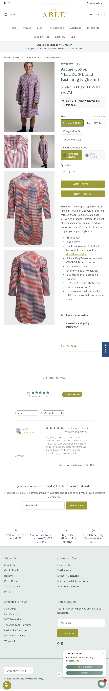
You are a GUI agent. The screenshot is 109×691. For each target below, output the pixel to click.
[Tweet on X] (68, 346)
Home (13, 27)
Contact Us (63, 564)
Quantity (66, 165)
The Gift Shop (56, 27)
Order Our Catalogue (16, 630)
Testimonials (64, 570)
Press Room (11, 581)
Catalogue (75, 27)
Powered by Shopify (34, 678)
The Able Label (18, 678)
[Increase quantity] (75, 171)
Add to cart (82, 184)
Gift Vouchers (12, 613)
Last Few (60, 36)
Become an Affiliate (15, 635)
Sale (73, 36)
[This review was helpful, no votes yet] (86, 465)
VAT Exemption (13, 619)
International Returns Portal (72, 581)
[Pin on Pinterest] (75, 346)
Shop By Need (41, 36)
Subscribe (76, 505)
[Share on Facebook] (72, 346)
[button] (102, 684)
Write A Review (72, 394)
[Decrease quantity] (63, 171)
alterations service (76, 254)
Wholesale (10, 640)
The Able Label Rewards (17, 624)
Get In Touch (11, 570)
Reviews (8, 575)
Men (39, 27)
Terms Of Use (12, 586)
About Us (9, 564)
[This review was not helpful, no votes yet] (91, 465)
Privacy (8, 591)
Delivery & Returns (68, 575)
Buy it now (82, 194)
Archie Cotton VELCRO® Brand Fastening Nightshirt (37, 57)
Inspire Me (93, 27)
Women (26, 27)
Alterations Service (68, 586)
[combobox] (27, 412)
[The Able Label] (54, 14)
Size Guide (10, 608)
